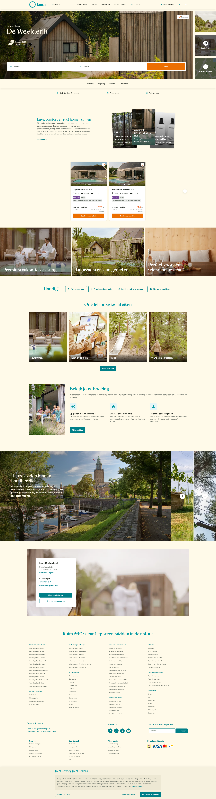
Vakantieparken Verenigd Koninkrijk (80, 664)
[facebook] (110, 732)
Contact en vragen (35, 744)
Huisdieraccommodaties (116, 654)
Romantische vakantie (155, 658)
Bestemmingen (82, 4)
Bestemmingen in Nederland (38, 645)
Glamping (151, 648)
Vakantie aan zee (114, 710)
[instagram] (116, 732)
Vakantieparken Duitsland (76, 654)
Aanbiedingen (105, 4)
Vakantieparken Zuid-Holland (38, 686)
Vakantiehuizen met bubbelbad (118, 683)
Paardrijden (151, 700)
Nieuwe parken (33, 698)
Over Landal (72, 744)
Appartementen (74, 676)
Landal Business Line (114, 747)
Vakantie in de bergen (115, 714)
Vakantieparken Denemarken (77, 651)
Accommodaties (74, 672)
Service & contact (120, 4)
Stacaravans (72, 695)
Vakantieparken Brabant (36, 648)
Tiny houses (72, 701)
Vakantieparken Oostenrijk (77, 658)
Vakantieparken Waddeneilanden (39, 680)
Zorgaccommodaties (115, 677)
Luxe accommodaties (115, 664)
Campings (136, 4)
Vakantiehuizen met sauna (117, 686)
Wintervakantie (153, 654)
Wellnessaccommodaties (116, 673)
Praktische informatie (103, 289)
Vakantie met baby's (154, 676)
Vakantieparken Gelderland (37, 661)
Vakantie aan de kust (115, 701)
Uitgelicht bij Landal (35, 691)
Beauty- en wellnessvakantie (157, 664)
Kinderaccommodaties (116, 661)
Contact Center (51, 731)
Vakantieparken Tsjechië (76, 661)
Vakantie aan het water (115, 707)
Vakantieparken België (76, 648)
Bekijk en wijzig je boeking (132, 289)
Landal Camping (113, 744)
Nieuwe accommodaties (36, 701)
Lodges (71, 688)
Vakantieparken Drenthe (36, 651)
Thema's (151, 645)
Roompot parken (34, 704)
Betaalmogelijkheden (35, 753)
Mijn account (33, 747)
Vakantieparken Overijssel (37, 673)
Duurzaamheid (73, 747)
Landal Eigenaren (113, 750)
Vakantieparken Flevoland (37, 654)
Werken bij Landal (74, 750)
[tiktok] (122, 732)
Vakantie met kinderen (155, 672)
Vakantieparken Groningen (37, 664)
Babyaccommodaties (115, 648)
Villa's (71, 704)
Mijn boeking (77, 430)
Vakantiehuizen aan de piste (117, 670)
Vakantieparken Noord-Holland (38, 670)
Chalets (71, 682)
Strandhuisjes (73, 698)
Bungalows (72, 679)
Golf (149, 697)
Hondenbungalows (114, 692)
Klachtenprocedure (35, 756)
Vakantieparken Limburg (36, 667)
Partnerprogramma (74, 756)
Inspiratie (94, 4)
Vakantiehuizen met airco (116, 689)
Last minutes (33, 695)
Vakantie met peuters (154, 679)
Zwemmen (151, 713)
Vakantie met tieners (154, 682)
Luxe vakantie (152, 651)
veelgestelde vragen (41, 729)
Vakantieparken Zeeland (36, 683)
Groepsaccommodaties (116, 651)
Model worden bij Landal (76, 753)
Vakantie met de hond (155, 661)
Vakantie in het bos (114, 704)
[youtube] (128, 732)
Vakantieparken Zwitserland (77, 667)
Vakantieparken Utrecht (36, 677)
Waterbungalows (74, 707)
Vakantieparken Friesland (37, 658)
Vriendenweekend (154, 667)
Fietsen (150, 694)
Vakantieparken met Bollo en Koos (158, 685)
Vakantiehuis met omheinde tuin (118, 658)
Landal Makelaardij (113, 753)
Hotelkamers (73, 685)
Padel (150, 703)
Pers (70, 759)
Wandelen (151, 707)
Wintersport (152, 710)
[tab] (85, 496)
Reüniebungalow (114, 667)
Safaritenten (72, 692)
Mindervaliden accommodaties (118, 680)
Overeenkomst (33, 750)
